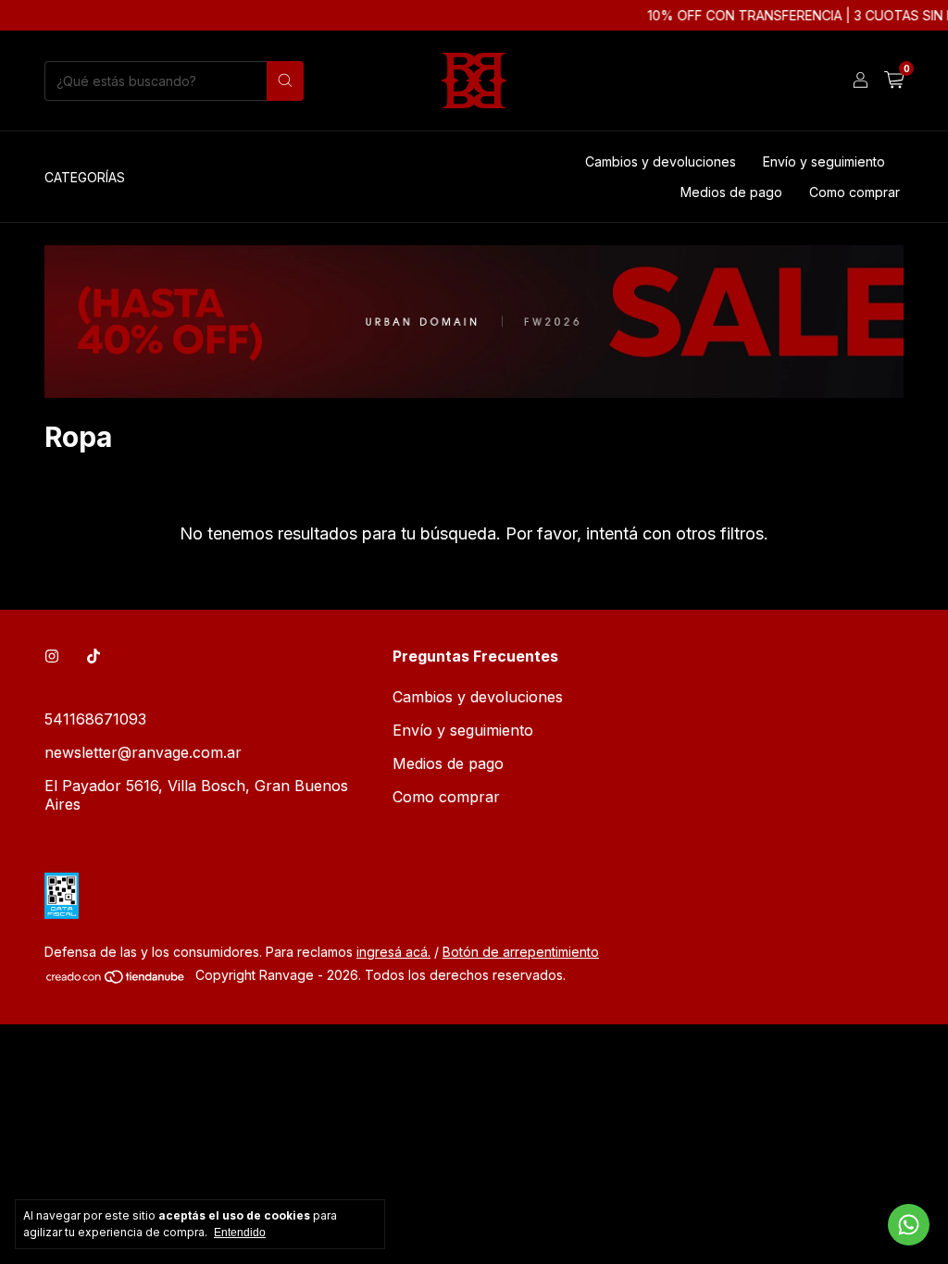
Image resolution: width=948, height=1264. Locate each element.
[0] (894, 80)
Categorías (84, 177)
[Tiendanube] (116, 979)
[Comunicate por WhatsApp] (908, 1224)
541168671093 (95, 719)
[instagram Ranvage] (51, 656)
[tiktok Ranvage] (93, 656)
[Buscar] (285, 81)
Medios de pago (731, 192)
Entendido (240, 1232)
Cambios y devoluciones (660, 161)
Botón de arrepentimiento (521, 952)
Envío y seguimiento (824, 161)
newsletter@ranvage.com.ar (143, 752)
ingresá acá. (393, 952)
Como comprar (854, 192)
